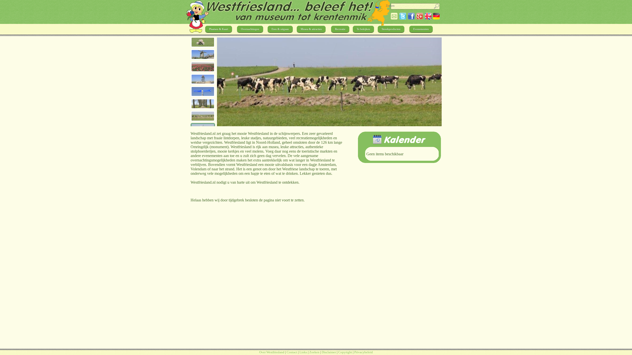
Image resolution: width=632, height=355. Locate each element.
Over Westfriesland (271, 352)
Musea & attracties (311, 29)
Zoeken (314, 352)
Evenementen (421, 29)
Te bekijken (363, 29)
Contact (292, 352)
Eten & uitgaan (280, 29)
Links (303, 352)
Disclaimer (329, 352)
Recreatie (340, 29)
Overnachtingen (250, 29)
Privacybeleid (363, 352)
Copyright (345, 352)
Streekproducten (391, 29)
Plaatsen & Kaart (218, 29)
